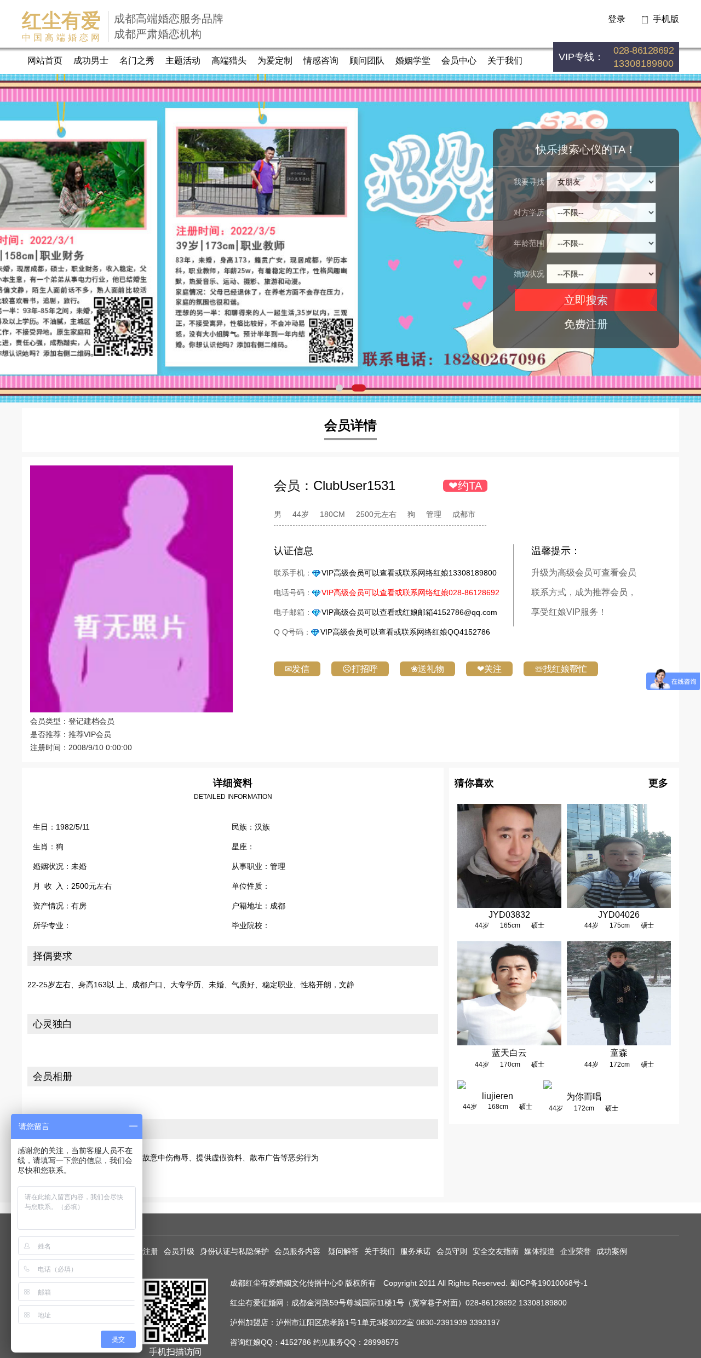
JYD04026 (619, 914)
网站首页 (44, 60)
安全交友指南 (496, 1251)
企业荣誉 (575, 1251)
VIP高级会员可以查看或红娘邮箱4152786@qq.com (409, 612)
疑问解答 (343, 1251)
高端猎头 (228, 60)
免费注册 (586, 324)
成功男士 (90, 60)
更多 (658, 783)
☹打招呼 (360, 669)
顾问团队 (366, 60)
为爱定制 (274, 60)
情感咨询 (320, 60)
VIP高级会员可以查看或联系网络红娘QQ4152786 (405, 632)
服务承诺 (415, 1251)
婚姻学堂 (412, 60)
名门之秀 (136, 60)
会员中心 (458, 60)
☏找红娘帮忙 (561, 669)
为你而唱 (583, 1096)
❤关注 (489, 669)
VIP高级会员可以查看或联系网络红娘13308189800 (409, 572)
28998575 (381, 1342)
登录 (616, 19)
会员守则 (451, 1251)
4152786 (295, 1342)
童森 (619, 1052)
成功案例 (611, 1251)
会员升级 (179, 1251)
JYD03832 (509, 914)
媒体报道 (539, 1251)
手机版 (666, 19)
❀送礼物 (427, 669)
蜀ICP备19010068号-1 (549, 1283)
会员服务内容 (298, 1251)
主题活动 (182, 60)
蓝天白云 (509, 1052)
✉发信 (297, 669)
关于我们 (504, 60)
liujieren (497, 1096)
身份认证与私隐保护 (234, 1251)
